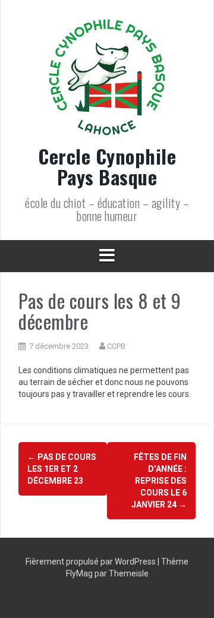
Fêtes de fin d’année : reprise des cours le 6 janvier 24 (159, 480)
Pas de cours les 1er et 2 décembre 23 (61, 468)
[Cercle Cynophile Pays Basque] (107, 81)
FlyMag (79, 573)
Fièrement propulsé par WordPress (92, 561)
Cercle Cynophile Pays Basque (107, 166)
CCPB (116, 346)
